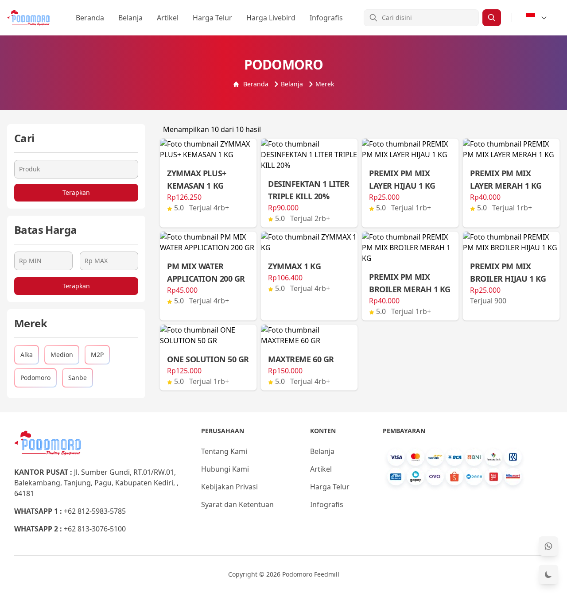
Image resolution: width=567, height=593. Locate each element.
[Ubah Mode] (548, 574)
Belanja (130, 18)
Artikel (168, 18)
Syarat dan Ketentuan (237, 504)
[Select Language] (536, 18)
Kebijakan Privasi (229, 487)
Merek (324, 84)
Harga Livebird (270, 18)
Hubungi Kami (225, 469)
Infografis (326, 18)
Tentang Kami (224, 451)
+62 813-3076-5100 (95, 529)
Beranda (90, 18)
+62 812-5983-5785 (95, 511)
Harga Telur (212, 18)
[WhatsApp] (548, 546)
